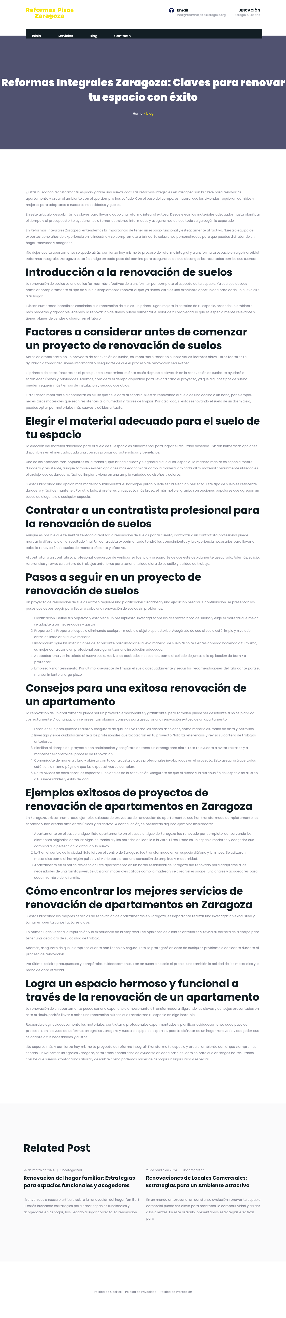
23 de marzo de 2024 (161, 1170)
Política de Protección (176, 1292)
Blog (93, 35)
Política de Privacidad (140, 1292)
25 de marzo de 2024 (39, 1170)
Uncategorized (71, 1170)
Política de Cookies (108, 1292)
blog (149, 113)
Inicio (36, 35)
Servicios (65, 35)
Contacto (122, 35)
